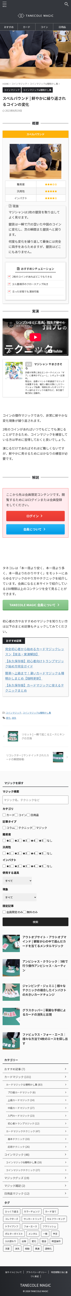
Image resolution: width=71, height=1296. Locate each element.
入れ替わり (10, 1241)
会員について (32, 529)
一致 (45, 1233)
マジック (41, 828)
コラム (10, 828)
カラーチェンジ (32, 1211)
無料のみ (32, 912)
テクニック (25, 828)
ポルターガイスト (14, 1233)
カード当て (50, 1211)
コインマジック (13, 712)
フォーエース (30, 1226)
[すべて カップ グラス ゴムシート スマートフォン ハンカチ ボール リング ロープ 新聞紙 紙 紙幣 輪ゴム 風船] (17, 881)
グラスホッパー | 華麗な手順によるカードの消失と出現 (44, 1012)
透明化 (48, 1248)
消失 (14, 718)
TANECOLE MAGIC (35, 1285)
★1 (8, 840)
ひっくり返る (11, 1211)
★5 (41, 840)
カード (26, 27)
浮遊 (7, 1248)
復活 (44, 1241)
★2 (16, 840)
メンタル (32, 1233)
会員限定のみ (14, 912)
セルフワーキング (56, 1219)
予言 (55, 1233)
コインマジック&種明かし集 (37, 712)
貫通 (37, 1248)
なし (49, 840)
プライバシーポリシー (36, 1272)
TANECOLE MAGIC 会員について (32, 605)
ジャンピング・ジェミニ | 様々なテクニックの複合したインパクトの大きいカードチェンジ (44, 990)
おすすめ (9, 27)
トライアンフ (11, 1226)
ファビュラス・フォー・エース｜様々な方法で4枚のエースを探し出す (45, 1038)
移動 (27, 1248)
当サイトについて (13, 1272)
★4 (33, 840)
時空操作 (56, 1241)
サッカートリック (33, 1219)
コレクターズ (11, 1219)
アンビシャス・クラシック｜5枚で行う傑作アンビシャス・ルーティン (45, 965)
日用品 (62, 27)
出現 (24, 1241)
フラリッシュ (49, 1226)
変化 (8, 718)
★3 (25, 840)
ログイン (32, 516)
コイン (44, 27)
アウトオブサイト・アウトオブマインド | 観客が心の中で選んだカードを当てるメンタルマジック (44, 941)
